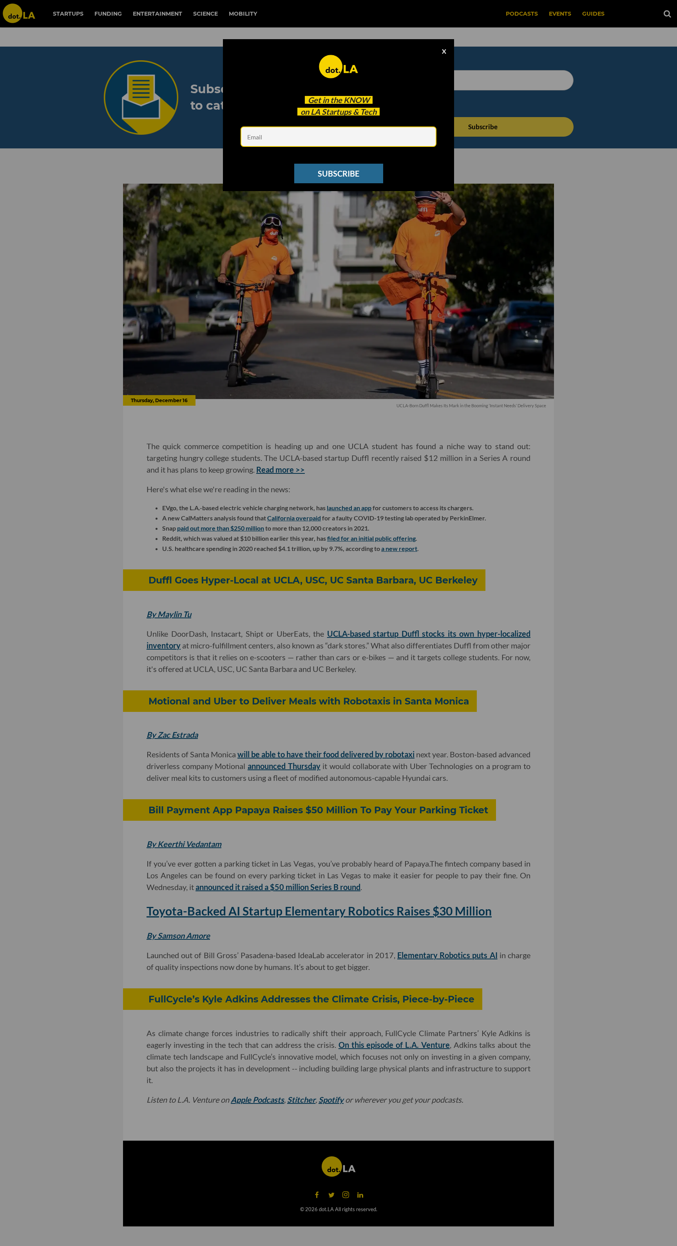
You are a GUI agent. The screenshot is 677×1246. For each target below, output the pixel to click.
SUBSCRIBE (338, 173)
